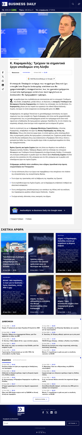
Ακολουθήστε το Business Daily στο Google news (41, 210)
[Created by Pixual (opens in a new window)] (41, 432)
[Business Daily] (19, 4)
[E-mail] (3, 89)
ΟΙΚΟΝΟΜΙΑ (26, 72)
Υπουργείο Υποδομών (17, 219)
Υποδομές (29, 219)
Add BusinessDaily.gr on (41, 79)
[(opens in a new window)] (3, 72)
